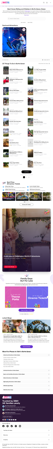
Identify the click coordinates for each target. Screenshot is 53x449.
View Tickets (23, 22)
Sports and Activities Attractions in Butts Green (14, 374)
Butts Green (11, 6)
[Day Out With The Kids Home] (5, 2)
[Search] (43, 2)
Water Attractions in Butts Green (10, 377)
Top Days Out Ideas (7, 430)
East (3, 6)
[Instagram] (16, 426)
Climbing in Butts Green (8, 359)
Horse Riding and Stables (27, 6)
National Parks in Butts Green (9, 362)
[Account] (47, 2)
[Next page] (29, 177)
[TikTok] (12, 426)
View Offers (30, 22)
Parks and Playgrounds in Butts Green (11, 364)
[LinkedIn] (8, 426)
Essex (6, 6)
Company (5, 439)
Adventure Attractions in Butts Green (11, 355)
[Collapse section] (49, 355)
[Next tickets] (51, 196)
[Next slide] (48, 297)
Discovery (5, 435)
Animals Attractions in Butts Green (11, 370)
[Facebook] (3, 426)
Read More (26, 15)
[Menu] (50, 2)
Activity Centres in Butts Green (9, 357)
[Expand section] (49, 370)
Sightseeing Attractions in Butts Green (12, 381)
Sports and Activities (18, 6)
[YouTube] (20, 426)
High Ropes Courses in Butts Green (10, 361)
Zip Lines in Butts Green (8, 366)
